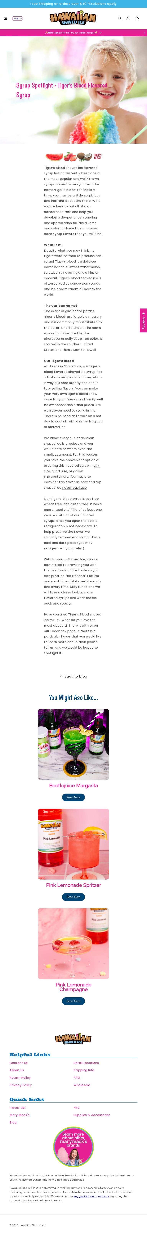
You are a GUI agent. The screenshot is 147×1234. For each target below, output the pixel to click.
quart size (59, 471)
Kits (76, 1108)
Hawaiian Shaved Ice (68, 559)
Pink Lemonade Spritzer (73, 885)
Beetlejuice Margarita (73, 785)
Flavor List (18, 1108)
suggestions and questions (91, 1196)
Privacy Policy (21, 1085)
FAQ (77, 1077)
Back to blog (76, 676)
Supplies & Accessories (92, 1115)
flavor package (74, 487)
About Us (17, 1070)
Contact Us (19, 1063)
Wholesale (82, 1085)
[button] (8, 18)
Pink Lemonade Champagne (73, 987)
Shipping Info (84, 1070)
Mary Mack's (20, 1115)
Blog (13, 1122)
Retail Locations (86, 1063)
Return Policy (20, 1077)
